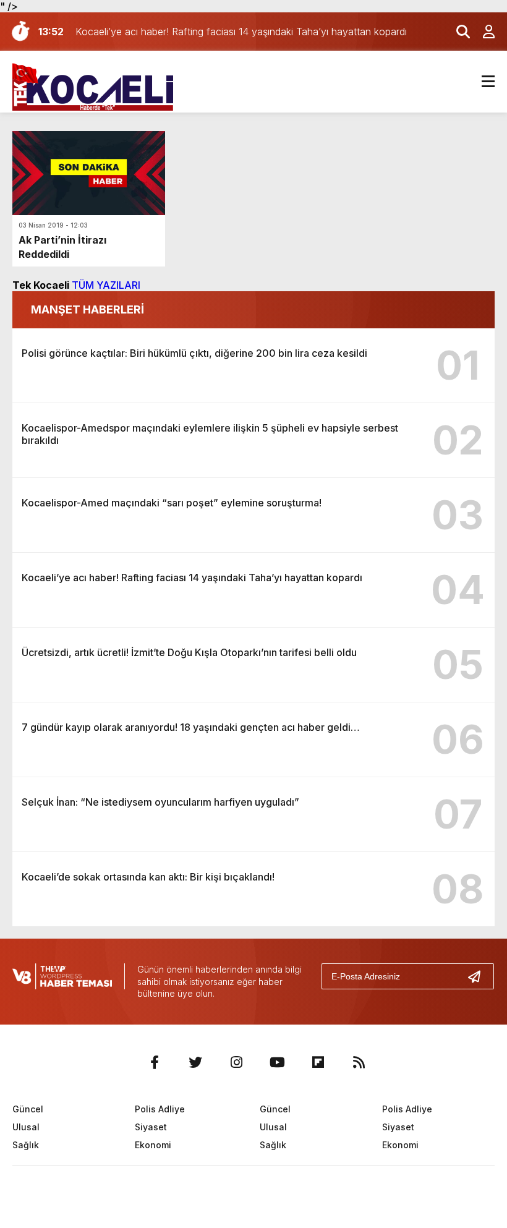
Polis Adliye (160, 1109)
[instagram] (236, 1062)
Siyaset (151, 1127)
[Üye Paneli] (482, 31)
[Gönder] (479, 976)
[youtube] (277, 1062)
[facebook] (155, 1062)
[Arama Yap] (457, 31)
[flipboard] (318, 1062)
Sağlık (25, 1145)
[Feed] (359, 1062)
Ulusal (26, 1127)
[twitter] (195, 1062)
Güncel (27, 1109)
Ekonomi (153, 1145)
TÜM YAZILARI (106, 285)
